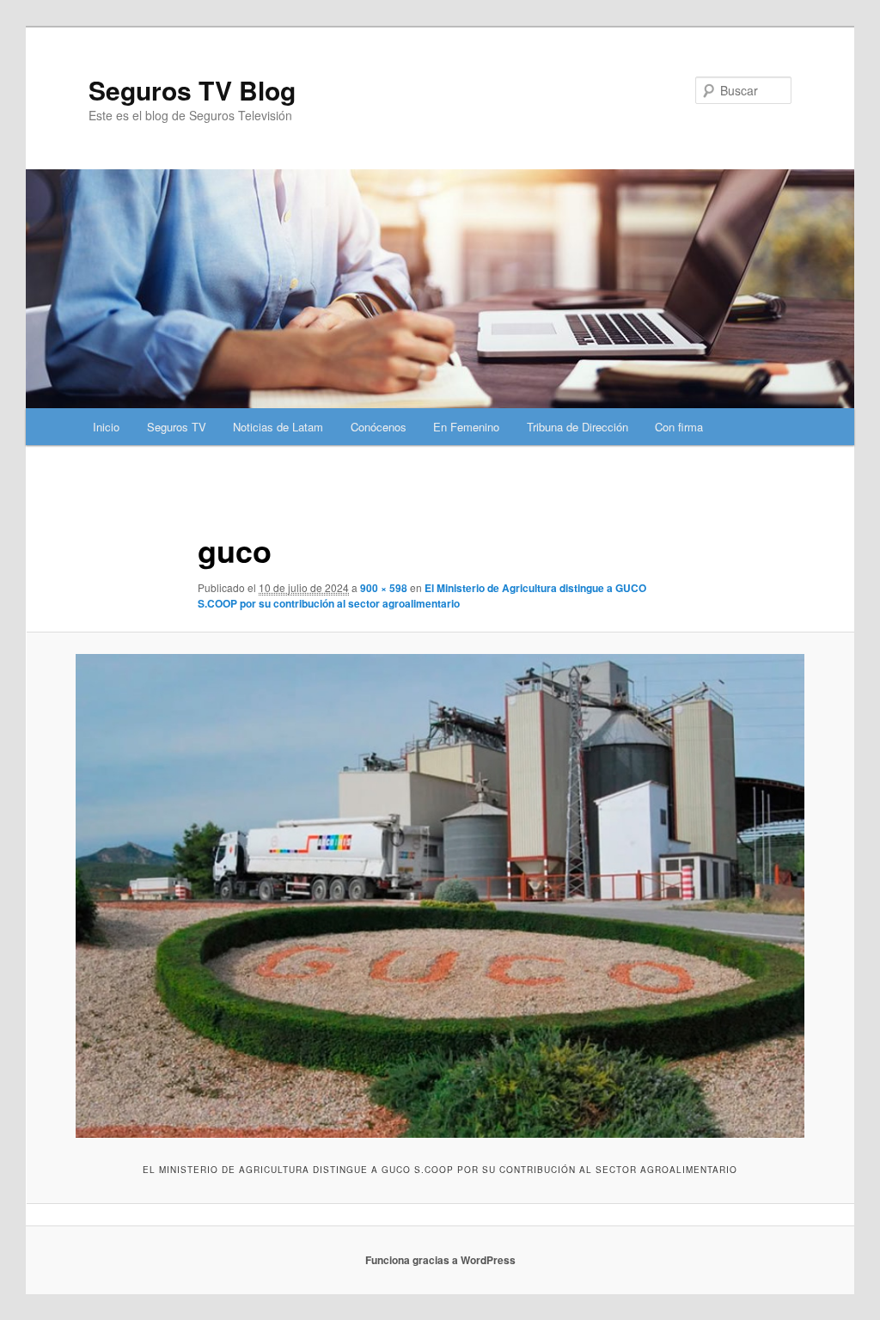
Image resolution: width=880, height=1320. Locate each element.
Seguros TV (176, 427)
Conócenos (378, 427)
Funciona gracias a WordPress (440, 1260)
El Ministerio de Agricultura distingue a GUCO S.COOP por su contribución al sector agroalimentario (422, 595)
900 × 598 (383, 588)
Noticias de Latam (278, 427)
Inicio (106, 427)
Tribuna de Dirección (577, 427)
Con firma (679, 427)
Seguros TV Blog (192, 89)
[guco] (440, 896)
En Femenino (466, 427)
